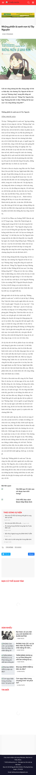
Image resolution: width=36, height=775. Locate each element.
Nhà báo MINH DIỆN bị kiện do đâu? (24, 668)
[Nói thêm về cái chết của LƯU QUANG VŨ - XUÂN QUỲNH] (8, 635)
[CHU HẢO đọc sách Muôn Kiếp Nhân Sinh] (8, 503)
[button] (28, 3)
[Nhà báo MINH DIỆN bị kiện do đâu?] (8, 670)
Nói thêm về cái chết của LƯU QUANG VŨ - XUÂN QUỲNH (24, 634)
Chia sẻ (31, 554)
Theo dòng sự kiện (13, 513)
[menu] (3, 3)
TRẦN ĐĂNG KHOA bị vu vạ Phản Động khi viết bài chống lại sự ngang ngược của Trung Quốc (25, 657)
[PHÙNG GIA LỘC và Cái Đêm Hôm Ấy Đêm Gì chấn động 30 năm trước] (8, 647)
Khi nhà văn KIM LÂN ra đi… (13, 523)
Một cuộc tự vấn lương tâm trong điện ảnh (18, 539)
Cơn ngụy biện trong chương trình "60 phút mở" (24, 681)
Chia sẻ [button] (7, 554)
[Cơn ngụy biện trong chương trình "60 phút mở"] (8, 682)
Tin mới (5, 690)
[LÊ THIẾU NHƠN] (12, 3)
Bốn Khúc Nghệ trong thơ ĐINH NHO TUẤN (18, 534)
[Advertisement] (18, 745)
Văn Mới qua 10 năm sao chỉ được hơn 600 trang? (25, 491)
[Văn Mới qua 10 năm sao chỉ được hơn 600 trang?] (8, 492)
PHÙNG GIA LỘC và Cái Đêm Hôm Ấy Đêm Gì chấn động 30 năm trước (25, 646)
